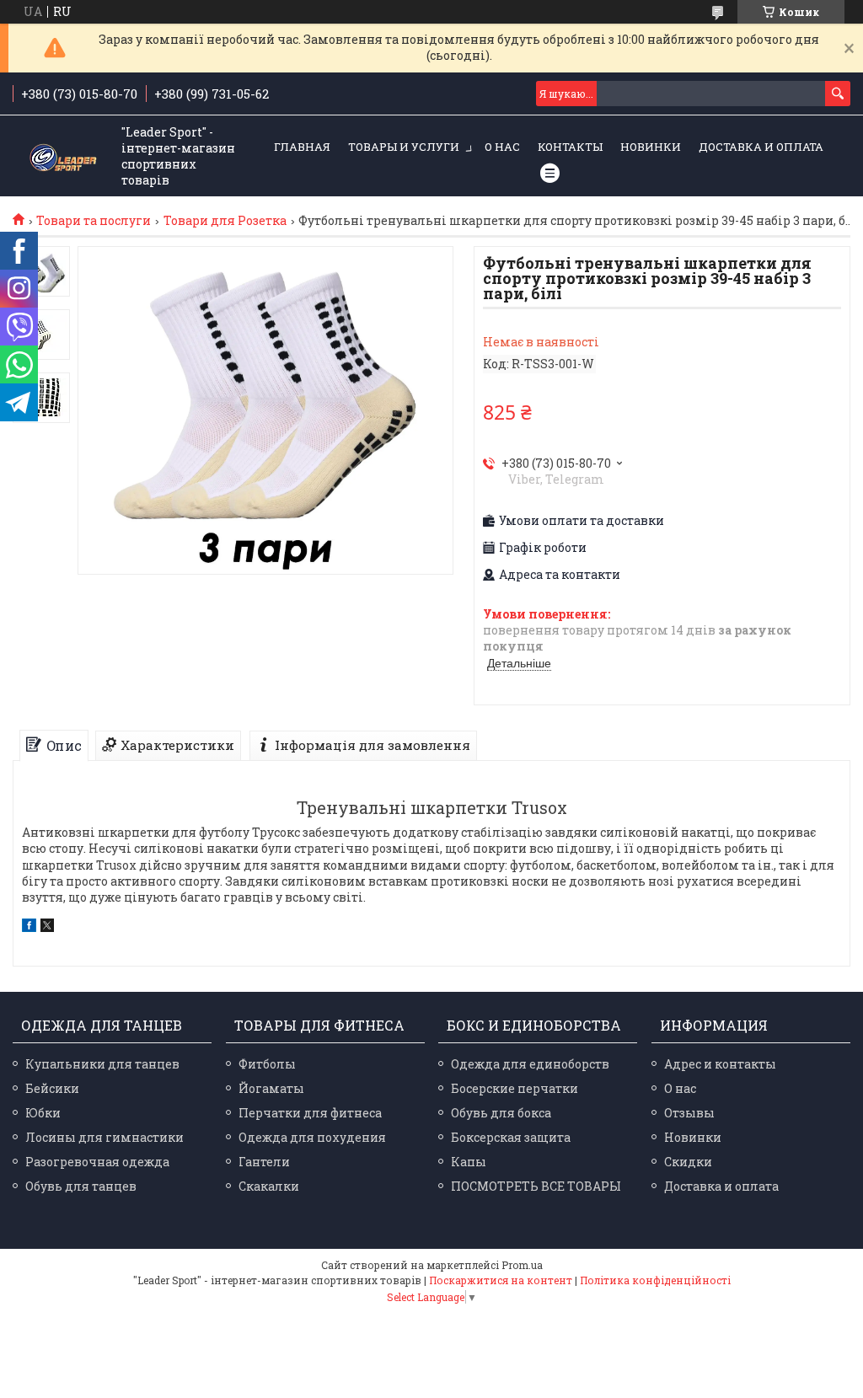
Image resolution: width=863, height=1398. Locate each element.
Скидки (688, 1162)
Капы (468, 1162)
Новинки (650, 146)
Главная (302, 146)
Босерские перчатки (514, 1088)
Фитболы (267, 1064)
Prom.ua (522, 1265)
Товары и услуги (403, 146)
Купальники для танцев (102, 1064)
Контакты (570, 146)
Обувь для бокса (501, 1113)
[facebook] (29, 927)
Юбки (43, 1113)
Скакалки (269, 1186)
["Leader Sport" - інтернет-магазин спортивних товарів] (63, 156)
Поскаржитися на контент (500, 1280)
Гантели (264, 1162)
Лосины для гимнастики (104, 1137)
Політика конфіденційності (655, 1280)
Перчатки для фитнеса (310, 1113)
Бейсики (52, 1088)
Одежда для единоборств (530, 1064)
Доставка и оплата (761, 146)
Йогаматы (271, 1088)
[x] (47, 927)
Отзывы (689, 1113)
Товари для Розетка (225, 220)
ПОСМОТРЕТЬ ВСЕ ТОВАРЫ (536, 1186)
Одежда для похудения (312, 1137)
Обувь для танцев (81, 1186)
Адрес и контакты (720, 1064)
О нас (502, 146)
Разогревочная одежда (97, 1162)
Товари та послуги (93, 220)
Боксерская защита (511, 1137)
